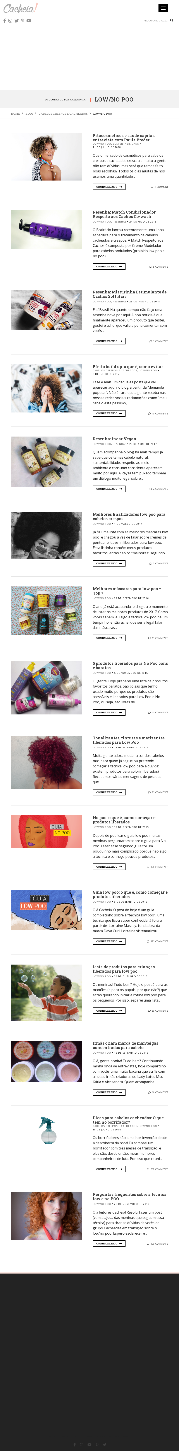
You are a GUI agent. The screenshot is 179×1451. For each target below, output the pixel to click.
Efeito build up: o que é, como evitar (128, 366)
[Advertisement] (89, 57)
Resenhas (119, 221)
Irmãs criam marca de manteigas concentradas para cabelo (125, 1045)
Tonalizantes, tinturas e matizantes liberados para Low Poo (129, 740)
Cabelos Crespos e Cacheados (115, 370)
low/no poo (102, 143)
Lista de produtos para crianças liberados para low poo (124, 969)
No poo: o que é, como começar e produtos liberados (124, 820)
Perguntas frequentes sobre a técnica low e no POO (130, 1196)
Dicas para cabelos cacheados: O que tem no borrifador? (128, 1120)
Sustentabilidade (126, 143)
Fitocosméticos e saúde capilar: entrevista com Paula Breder (124, 137)
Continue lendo (107, 186)
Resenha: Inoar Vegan (114, 438)
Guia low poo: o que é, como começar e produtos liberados (130, 894)
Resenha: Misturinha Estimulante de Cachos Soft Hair (130, 294)
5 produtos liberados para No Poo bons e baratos (130, 665)
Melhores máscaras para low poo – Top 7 (127, 591)
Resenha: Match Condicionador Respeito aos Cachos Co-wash (124, 214)
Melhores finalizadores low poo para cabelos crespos (129, 516)
